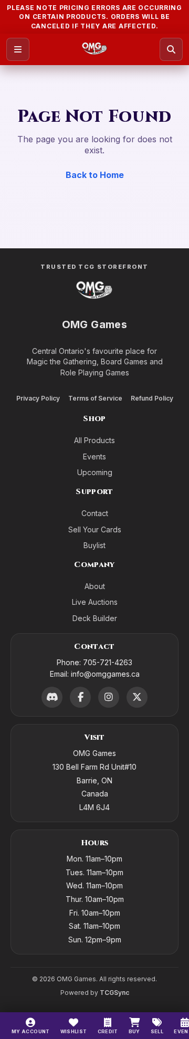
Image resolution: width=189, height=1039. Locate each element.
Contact (94, 513)
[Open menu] (17, 49)
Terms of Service (95, 398)
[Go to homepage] (94, 49)
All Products (94, 440)
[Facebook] (80, 697)
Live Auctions (95, 601)
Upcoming (94, 472)
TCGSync (114, 992)
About (95, 586)
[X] (137, 697)
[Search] (171, 49)
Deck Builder (94, 618)
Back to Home (95, 175)
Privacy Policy (38, 398)
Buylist (94, 545)
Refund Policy (152, 398)
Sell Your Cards (94, 529)
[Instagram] (108, 697)
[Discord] (51, 697)
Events (94, 456)
